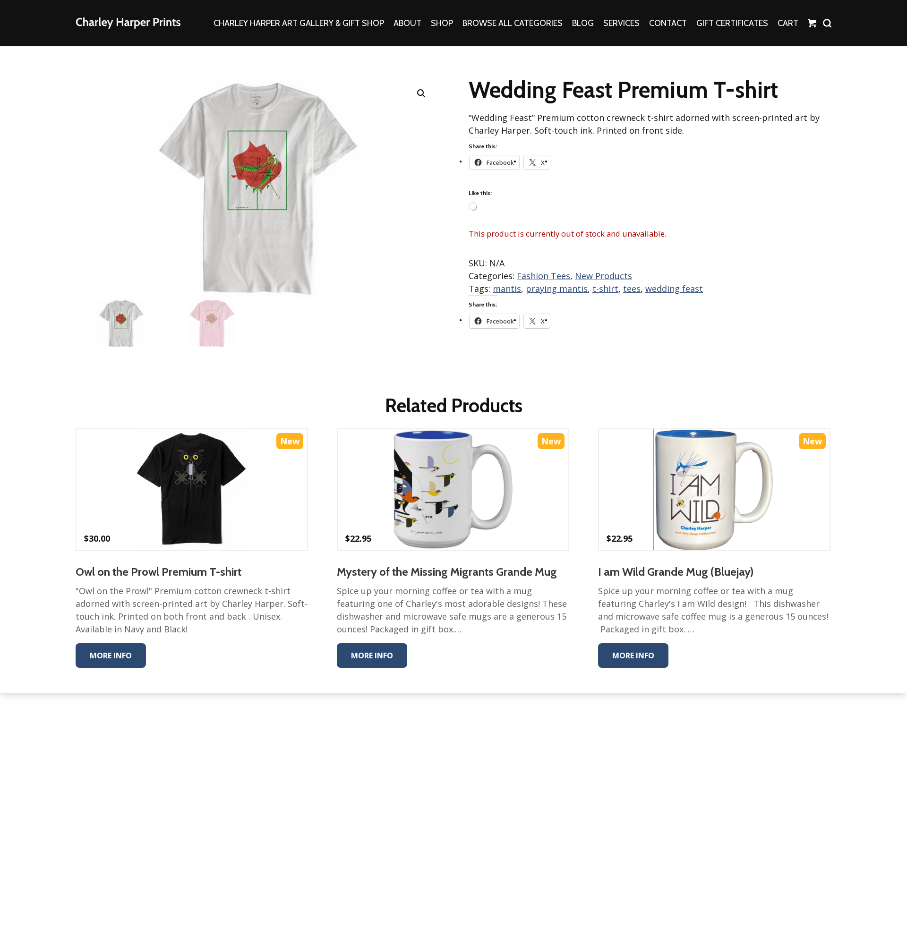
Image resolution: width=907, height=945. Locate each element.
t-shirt (605, 288)
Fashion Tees (543, 275)
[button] (421, 93)
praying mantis (557, 288)
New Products (603, 275)
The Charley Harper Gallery (128, 23)
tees (632, 288)
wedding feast (674, 288)
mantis (507, 288)
